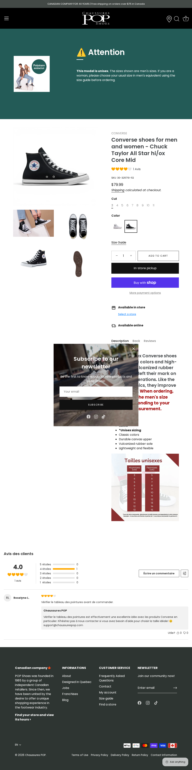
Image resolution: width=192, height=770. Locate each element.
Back (136, 341)
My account (107, 692)
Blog (65, 700)
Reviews (150, 341)
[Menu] (6, 18)
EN (16, 744)
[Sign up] (175, 688)
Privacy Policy (99, 755)
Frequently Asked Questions (112, 678)
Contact (105, 686)
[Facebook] (88, 416)
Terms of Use (79, 755)
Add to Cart (158, 256)
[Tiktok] (103, 416)
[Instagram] (96, 416)
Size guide (106, 698)
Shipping (117, 190)
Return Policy (140, 755)
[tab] (122, 341)
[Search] (176, 19)
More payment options (145, 293)
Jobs (65, 688)
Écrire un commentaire (159, 573)
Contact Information (164, 755)
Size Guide (118, 242)
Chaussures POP (35, 755)
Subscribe (96, 404)
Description (120, 341)
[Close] (133, 349)
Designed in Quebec (77, 682)
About (66, 676)
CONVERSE (119, 133)
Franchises (70, 694)
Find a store (107, 704)
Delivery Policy (120, 755)
